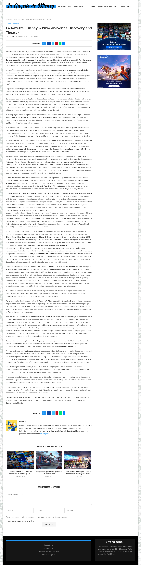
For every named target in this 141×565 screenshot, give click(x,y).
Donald (11, 36)
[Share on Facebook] (49, 43)
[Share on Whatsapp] (60, 43)
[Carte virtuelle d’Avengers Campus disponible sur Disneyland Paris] (77, 460)
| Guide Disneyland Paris (107, 6)
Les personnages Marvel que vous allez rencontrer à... (49, 472)
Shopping (91, 6)
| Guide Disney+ (125, 6)
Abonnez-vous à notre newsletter (21, 521)
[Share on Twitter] (53, 43)
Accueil (8, 20)
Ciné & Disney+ (79, 6)
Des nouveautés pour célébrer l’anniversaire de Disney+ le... (20, 472)
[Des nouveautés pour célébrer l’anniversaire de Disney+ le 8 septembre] (20, 460)
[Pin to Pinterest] (56, 43)
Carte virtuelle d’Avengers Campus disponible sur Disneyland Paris (78, 472)
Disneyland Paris (64, 6)
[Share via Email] (63, 43)
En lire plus (44, 434)
